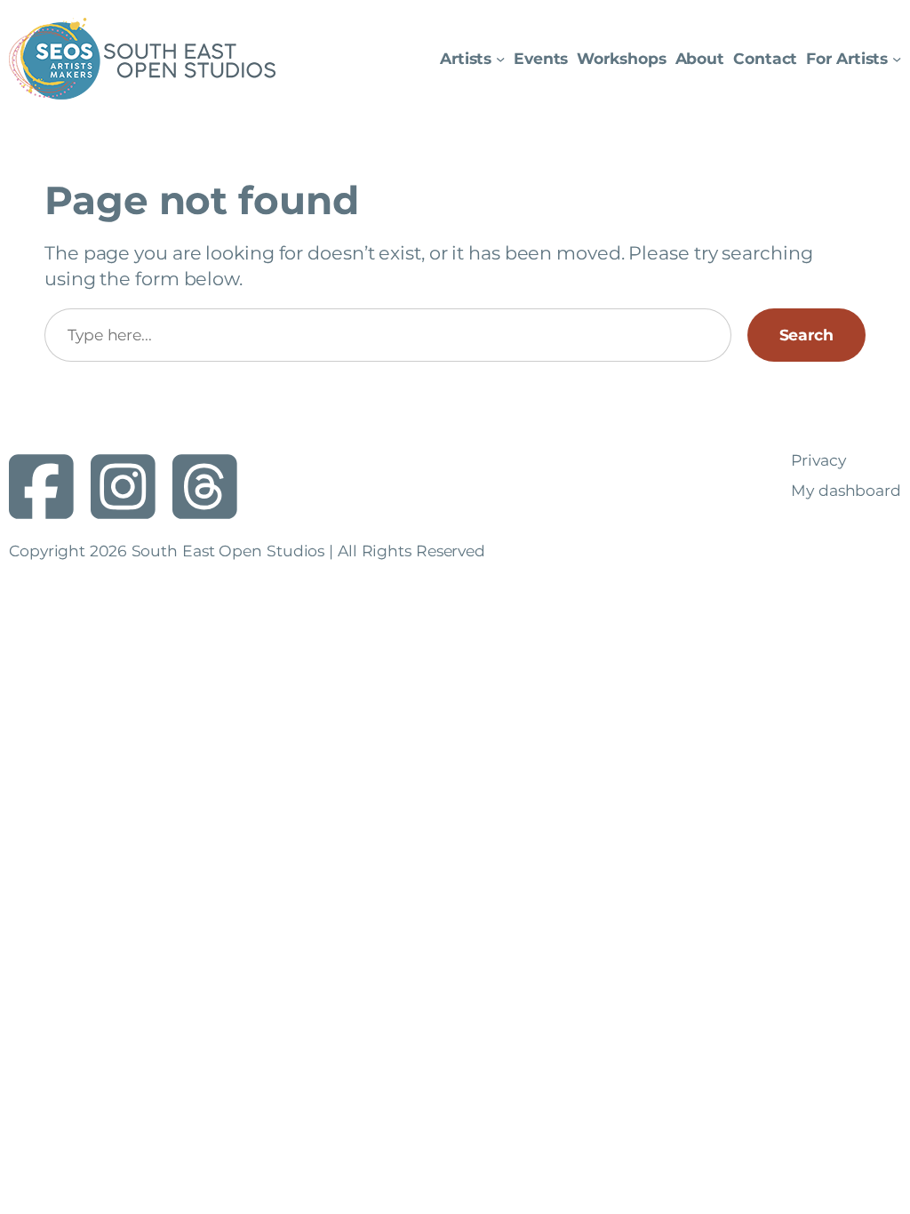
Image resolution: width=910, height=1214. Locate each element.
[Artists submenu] (500, 58)
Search (806, 334)
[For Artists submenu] (896, 58)
